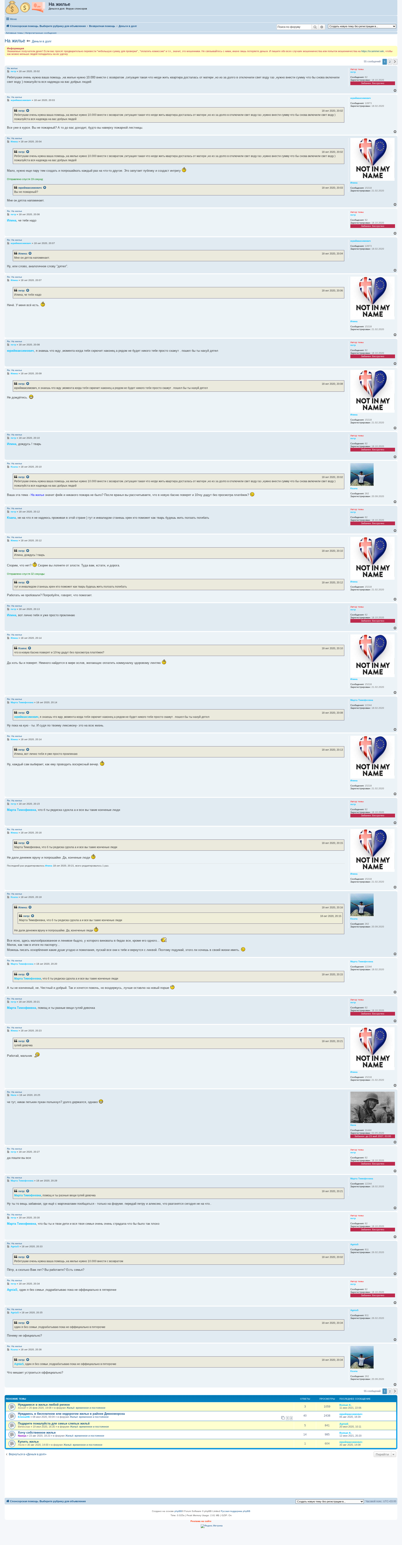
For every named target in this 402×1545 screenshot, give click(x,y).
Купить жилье (28, 1441)
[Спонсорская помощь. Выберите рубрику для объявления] (27, 7)
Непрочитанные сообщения (40, 33)
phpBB (178, 1511)
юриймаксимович (29, 187)
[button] (395, 61)
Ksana (22, 648)
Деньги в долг (42, 41)
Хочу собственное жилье (37, 1432)
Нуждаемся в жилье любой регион (44, 1404)
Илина (22, 253)
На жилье (15, 40)
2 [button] (390, 62)
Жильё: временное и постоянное (86, 1407)
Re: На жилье (14, 97)
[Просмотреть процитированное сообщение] (28, 111)
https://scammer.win (372, 51)
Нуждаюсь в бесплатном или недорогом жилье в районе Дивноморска (71, 1413)
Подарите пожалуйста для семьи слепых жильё (54, 1423)
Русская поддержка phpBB (235, 1511)
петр (21, 110)
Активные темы (14, 33)
